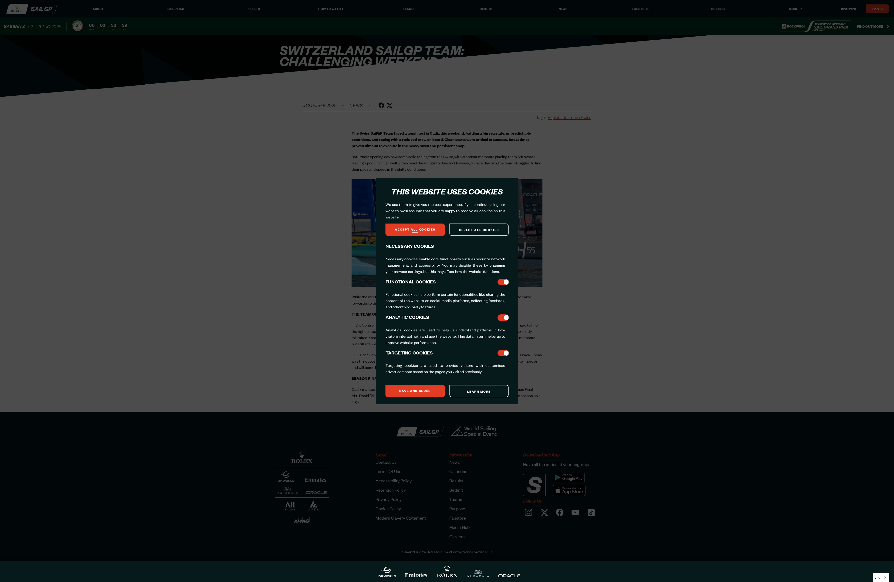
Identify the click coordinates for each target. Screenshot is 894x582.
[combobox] (881, 577)
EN (877, 577)
